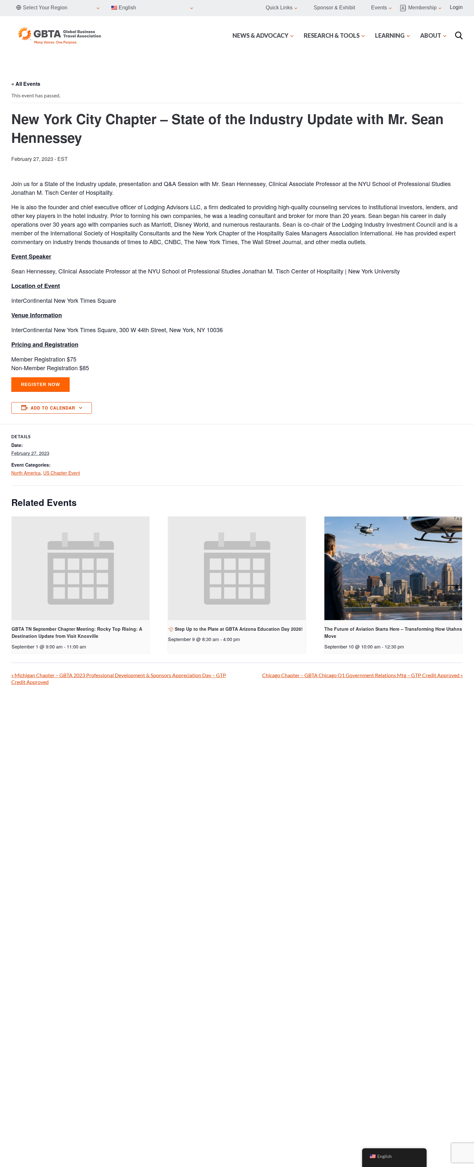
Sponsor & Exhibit (334, 7)
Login (456, 7)
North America (26, 473)
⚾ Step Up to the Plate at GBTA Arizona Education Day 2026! (235, 629)
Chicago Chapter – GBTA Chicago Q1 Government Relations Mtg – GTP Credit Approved (362, 675)
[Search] (459, 35)
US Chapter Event (61, 473)
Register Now (40, 384)
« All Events (25, 83)
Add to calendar (53, 408)
